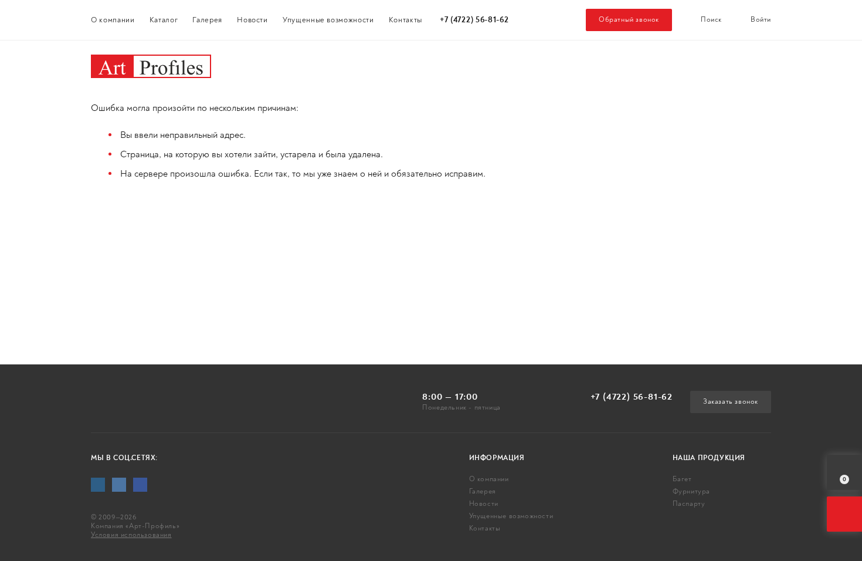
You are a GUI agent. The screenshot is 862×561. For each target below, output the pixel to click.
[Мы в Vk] (119, 485)
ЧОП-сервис (698, 64)
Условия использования (131, 534)
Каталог (164, 20)
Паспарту (443, 64)
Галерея (207, 20)
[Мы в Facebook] (140, 485)
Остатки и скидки (565, 64)
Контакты (405, 20)
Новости (252, 20)
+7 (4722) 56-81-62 (474, 20)
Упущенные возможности (328, 20)
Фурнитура (341, 64)
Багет (252, 64)
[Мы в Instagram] (98, 485)
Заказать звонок (730, 401)
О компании (113, 20)
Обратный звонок (629, 19)
